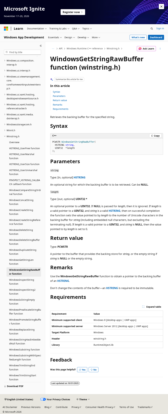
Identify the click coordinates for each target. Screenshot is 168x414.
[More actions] (160, 48)
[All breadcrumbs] (53, 48)
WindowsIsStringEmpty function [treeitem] (22, 301)
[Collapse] (41, 45)
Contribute (62, 407)
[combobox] (22, 52)
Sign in (160, 28)
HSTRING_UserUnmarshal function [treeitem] (23, 172)
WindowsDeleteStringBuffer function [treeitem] (24, 242)
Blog (46, 407)
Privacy (75, 407)
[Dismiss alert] (161, 6)
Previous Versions (31, 407)
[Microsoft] (6, 28)
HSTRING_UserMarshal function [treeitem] (21, 156)
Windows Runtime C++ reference (85, 48)
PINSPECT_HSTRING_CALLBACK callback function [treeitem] (24, 182)
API (61, 48)
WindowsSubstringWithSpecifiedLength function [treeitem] (25, 357)
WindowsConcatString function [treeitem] (21, 202)
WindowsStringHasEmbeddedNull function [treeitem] (25, 341)
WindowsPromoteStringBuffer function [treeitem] (25, 321)
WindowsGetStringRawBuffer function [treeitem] (24, 271)
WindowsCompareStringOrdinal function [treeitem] (25, 192)
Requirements (60, 108)
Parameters (59, 96)
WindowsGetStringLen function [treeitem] (21, 261)
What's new (138, 37)
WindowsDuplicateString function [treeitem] (22, 252)
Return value (60, 100)
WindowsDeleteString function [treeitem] (21, 232)
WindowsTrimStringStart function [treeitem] (22, 377)
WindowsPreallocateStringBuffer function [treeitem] (25, 311)
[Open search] (151, 29)
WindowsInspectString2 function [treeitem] (22, 291)
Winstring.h (113, 48)
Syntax (56, 91)
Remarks (57, 104)
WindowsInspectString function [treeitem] (21, 281)
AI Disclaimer (10, 407)
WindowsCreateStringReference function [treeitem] (24, 222)
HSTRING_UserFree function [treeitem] (24, 148)
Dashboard (156, 37)
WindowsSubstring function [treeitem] (24, 349)
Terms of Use (126, 407)
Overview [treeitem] (14, 142)
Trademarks (144, 407)
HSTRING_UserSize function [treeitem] (24, 164)
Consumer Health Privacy (99, 407)
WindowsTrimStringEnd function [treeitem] (22, 367)
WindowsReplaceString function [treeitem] (22, 331)
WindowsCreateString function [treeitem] (21, 212)
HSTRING (79, 177)
